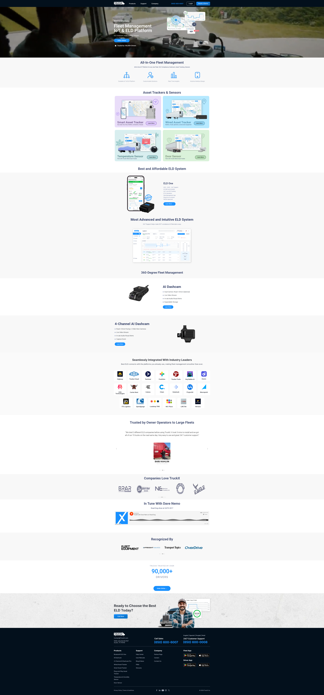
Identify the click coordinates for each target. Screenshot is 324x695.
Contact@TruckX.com (121, 638)
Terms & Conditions (128, 690)
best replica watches (145, 69)
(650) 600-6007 (177, 3)
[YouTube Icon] (162, 690)
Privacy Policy (118, 690)
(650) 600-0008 (195, 642)
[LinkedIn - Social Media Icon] (159, 690)
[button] (125, 45)
